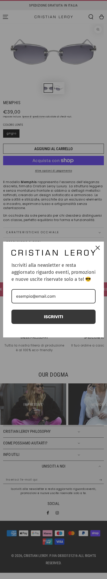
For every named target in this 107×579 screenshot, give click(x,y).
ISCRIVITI (53, 316)
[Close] (97, 248)
